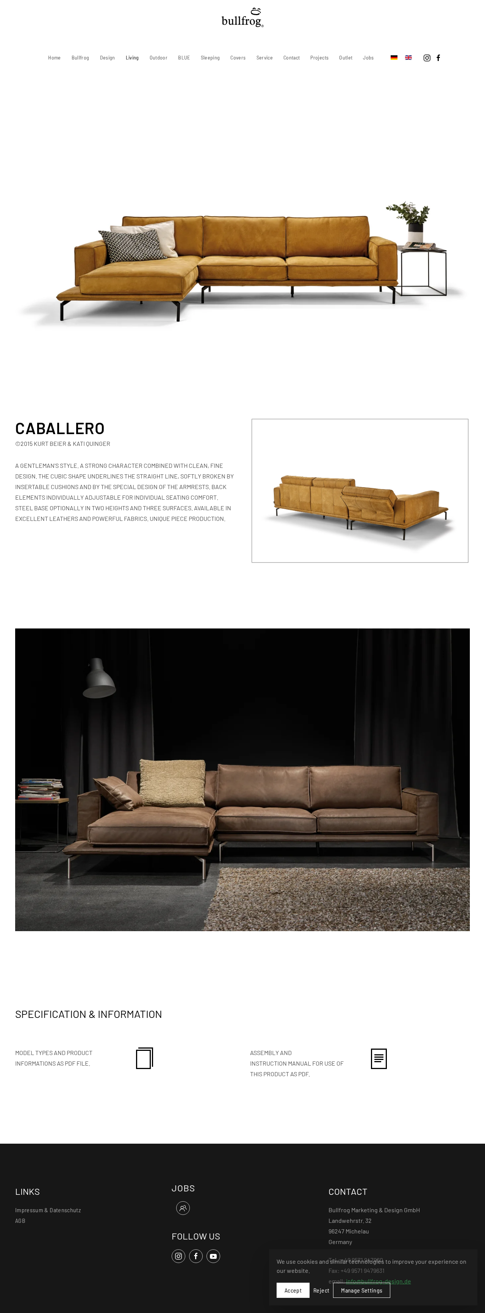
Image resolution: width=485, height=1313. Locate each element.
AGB (20, 1220)
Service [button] (265, 57)
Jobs (368, 57)
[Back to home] (243, 17)
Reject (321, 1290)
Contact (291, 57)
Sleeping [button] (210, 57)
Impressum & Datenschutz (48, 1209)
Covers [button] (238, 57)
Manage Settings (361, 1290)
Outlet (345, 57)
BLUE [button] (184, 57)
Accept (293, 1290)
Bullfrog (80, 57)
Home (54, 57)
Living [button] (132, 57)
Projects (319, 57)
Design (107, 57)
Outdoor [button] (158, 57)
